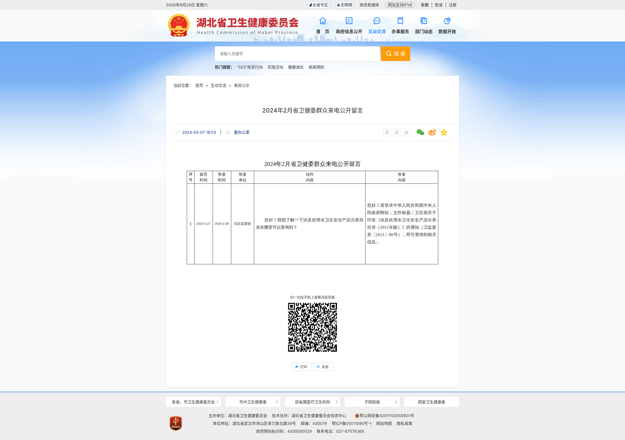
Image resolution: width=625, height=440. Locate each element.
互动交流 (218, 85)
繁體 (425, 4)
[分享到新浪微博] (432, 132)
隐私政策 (404, 423)
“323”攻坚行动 (250, 67)
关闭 (325, 367)
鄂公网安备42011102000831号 (387, 415)
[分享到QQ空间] (444, 132)
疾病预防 (316, 67)
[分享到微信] (420, 132)
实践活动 (275, 67)
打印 (304, 367)
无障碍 (346, 4)
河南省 (193, 393)
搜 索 (399, 54)
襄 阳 (253, 393)
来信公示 (242, 85)
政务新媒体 (369, 4)
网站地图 (384, 423)
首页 (199, 85)
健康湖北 (296, 67)
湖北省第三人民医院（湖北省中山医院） (312, 393)
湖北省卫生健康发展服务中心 (372, 393)
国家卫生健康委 (431, 401)
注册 (453, 4)
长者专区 (319, 4)
